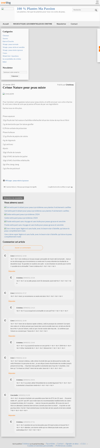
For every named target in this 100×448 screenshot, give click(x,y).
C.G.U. (83, 444)
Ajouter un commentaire (23, 248)
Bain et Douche (8, 41)
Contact (74, 24)
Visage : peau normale (10, 44)
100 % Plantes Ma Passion (36, 8)
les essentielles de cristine (12, 59)
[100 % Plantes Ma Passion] (7, 13)
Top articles (50, 444)
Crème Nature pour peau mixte (24, 87)
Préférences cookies (64, 446)
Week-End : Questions (11, 56)
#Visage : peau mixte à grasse (17, 181)
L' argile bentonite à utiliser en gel (59, 187)
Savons (5, 38)
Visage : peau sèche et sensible (14, 47)
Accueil (6, 24)
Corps (5, 53)
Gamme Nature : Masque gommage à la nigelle (21, 187)
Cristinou (25, 444)
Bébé (4, 62)
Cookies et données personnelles (40, 446)
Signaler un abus (72, 444)
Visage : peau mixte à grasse (13, 50)
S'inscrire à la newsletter (13, 198)
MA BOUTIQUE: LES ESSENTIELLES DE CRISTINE (32, 24)
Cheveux (6, 36)
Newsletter (61, 24)
